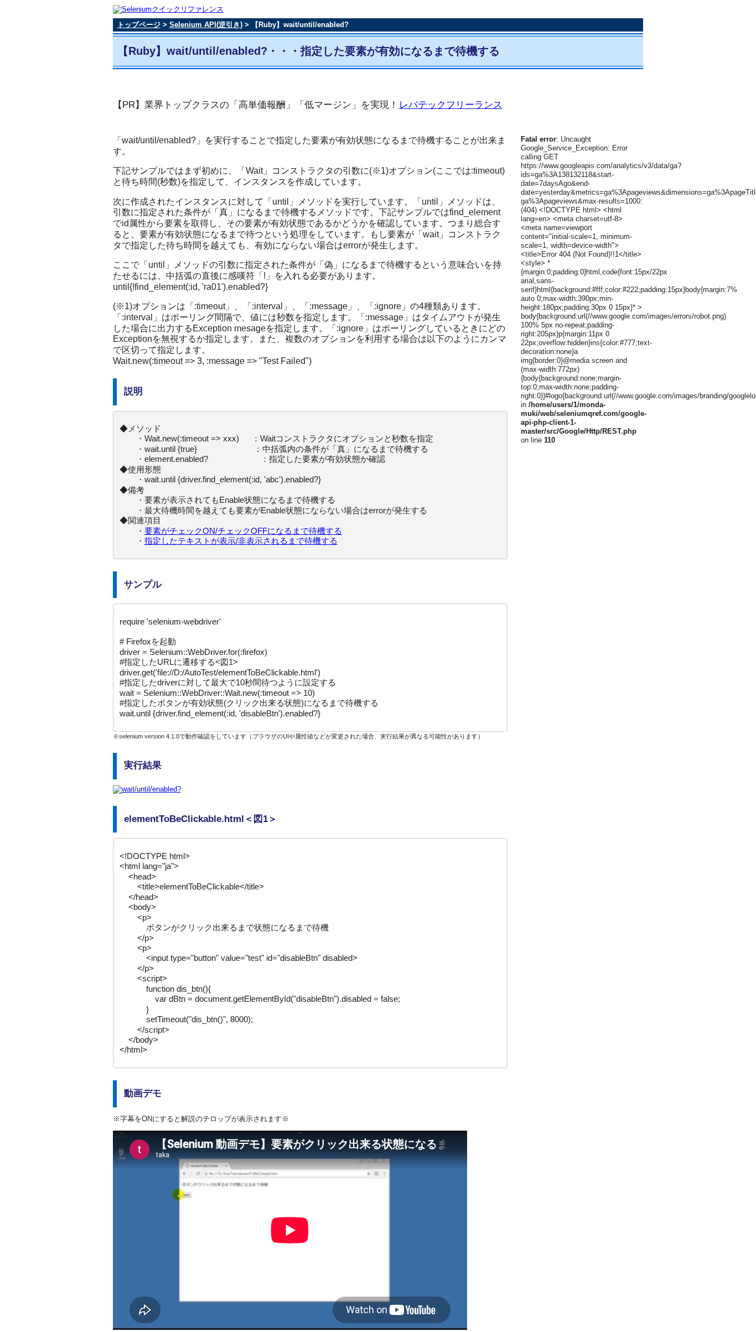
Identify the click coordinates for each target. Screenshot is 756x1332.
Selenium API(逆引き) (205, 24)
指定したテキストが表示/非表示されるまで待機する (241, 540)
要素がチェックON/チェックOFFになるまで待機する (243, 530)
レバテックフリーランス (451, 105)
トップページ (138, 24)
